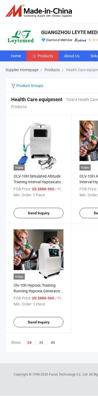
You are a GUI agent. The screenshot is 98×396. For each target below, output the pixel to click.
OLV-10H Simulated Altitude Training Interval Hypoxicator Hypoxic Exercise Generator (38, 181)
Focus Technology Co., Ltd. (69, 374)
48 (53, 342)
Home (16, 55)
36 (41, 342)
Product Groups (29, 85)
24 (29, 342)
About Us (71, 55)
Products (45, 55)
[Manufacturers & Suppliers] (39, 10)
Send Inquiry (39, 213)
